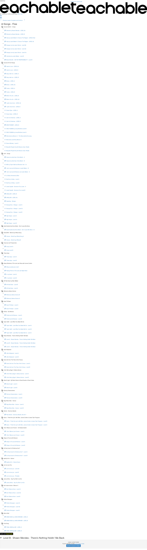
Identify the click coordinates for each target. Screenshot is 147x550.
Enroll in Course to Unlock (73, 545)
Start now (20, 14)
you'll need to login (79, 543)
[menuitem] (1, 18)
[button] (1, 16)
